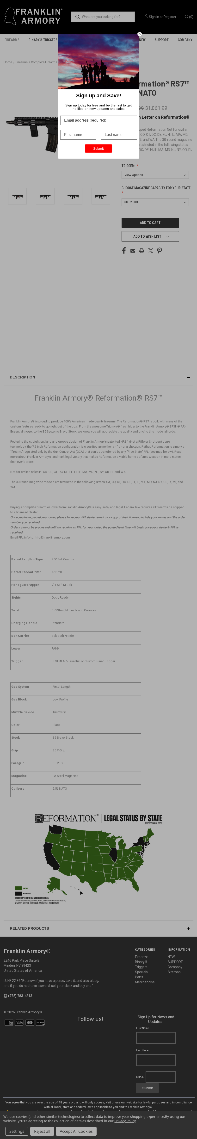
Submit (98, 148)
